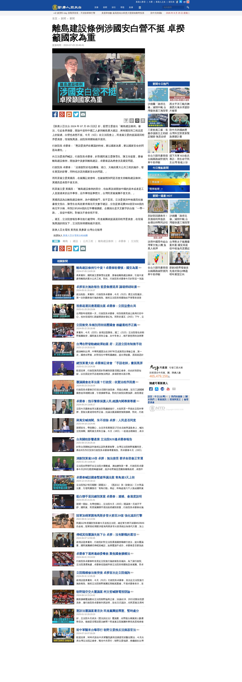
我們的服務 (176, 396)
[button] (98, 79)
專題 (122, 7)
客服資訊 (162, 399)
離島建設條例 (105, 241)
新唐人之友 (161, 2)
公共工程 (88, 241)
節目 (114, 7)
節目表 (171, 2)
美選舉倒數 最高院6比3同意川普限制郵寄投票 (106, 13)
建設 (75, 241)
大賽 (151, 2)
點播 (131, 7)
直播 (96, 7)
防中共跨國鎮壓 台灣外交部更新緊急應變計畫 (155, 13)
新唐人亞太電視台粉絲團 (75, 235)
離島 (65, 241)
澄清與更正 (175, 399)
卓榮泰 (122, 241)
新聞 (105, 7)
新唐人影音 (141, 2)
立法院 (135, 241)
